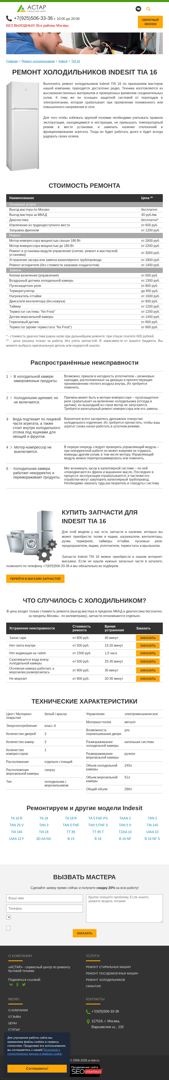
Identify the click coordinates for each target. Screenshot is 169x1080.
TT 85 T (98, 832)
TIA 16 (75, 61)
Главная (12, 61)
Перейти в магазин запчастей (35, 578)
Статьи (14, 1029)
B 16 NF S (152, 839)
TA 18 (44, 818)
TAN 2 (152, 818)
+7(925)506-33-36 (33, 18)
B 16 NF (125, 839)
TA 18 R (71, 818)
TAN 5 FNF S (98, 825)
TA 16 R (16, 818)
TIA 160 (16, 832)
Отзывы (14, 1016)
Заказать (148, 638)
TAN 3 (43, 825)
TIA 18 (43, 832)
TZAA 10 (125, 832)
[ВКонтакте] (11, 984)
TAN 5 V (125, 825)
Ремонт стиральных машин (108, 967)
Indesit (63, 61)
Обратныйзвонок (150, 22)
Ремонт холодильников (38, 61)
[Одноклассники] (17, 984)
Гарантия (93, 986)
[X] (24, 984)
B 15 (71, 839)
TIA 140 (152, 825)
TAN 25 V (16, 825)
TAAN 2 (125, 818)
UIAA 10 (152, 832)
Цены (12, 1023)
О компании (18, 1010)
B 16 (98, 839)
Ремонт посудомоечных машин (112, 973)
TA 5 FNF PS (98, 818)
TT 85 (71, 832)
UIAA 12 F (16, 839)
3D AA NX (43, 839)
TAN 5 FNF (71, 825)
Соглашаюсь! (37, 1068)
